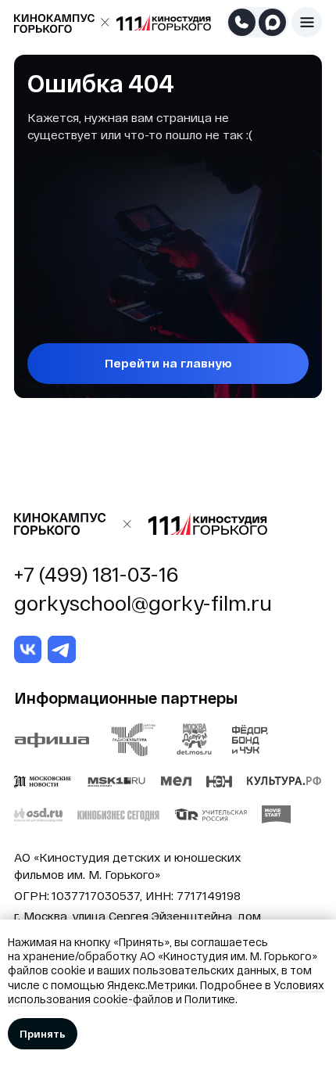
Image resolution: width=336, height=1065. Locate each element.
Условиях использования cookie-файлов (166, 992)
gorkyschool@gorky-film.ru (143, 602)
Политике (209, 999)
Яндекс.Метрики (151, 984)
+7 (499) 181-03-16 (96, 573)
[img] (307, 22)
